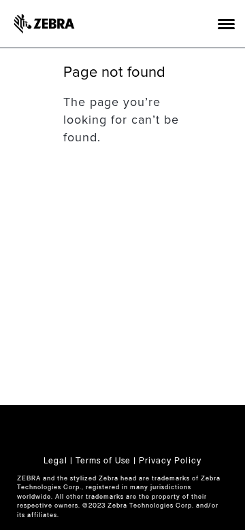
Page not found (114, 72)
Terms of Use (103, 461)
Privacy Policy (170, 461)
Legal (55, 461)
